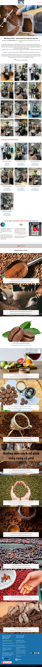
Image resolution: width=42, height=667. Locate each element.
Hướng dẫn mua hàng (20, 640)
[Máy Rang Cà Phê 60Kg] (34, 176)
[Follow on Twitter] (31, 653)
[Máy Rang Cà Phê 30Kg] (7, 176)
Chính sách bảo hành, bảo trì (21, 643)
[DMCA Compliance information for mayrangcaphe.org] (6, 658)
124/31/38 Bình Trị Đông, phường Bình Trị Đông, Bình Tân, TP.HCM (8, 654)
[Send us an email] (33, 653)
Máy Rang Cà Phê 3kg (7, 161)
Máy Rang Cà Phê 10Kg (21, 161)
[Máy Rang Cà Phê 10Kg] (21, 151)
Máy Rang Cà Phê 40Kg (21, 186)
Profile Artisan (10, 49)
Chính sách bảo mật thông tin (21, 653)
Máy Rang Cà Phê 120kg (7, 211)
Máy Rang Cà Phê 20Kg (35, 161)
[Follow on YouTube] (37, 653)
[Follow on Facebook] (29, 653)
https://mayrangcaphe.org (10, 645)
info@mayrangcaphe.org (9, 643)
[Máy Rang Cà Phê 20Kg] (34, 151)
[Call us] (35, 653)
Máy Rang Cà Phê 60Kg (35, 186)
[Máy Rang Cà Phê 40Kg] (21, 176)
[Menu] (1, 2)
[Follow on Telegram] (38, 653)
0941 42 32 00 (22, 245)
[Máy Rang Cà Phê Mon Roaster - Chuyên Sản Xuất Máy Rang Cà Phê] (21, 2)
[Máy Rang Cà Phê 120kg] (7, 201)
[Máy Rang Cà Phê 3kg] (7, 151)
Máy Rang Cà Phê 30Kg (7, 186)
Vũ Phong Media (33, 665)
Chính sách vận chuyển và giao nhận (21, 648)
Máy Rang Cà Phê (5, 40)
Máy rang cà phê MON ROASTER (8, 54)
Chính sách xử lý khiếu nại (21, 650)
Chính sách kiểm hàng (20, 645)
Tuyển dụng (18, 656)
